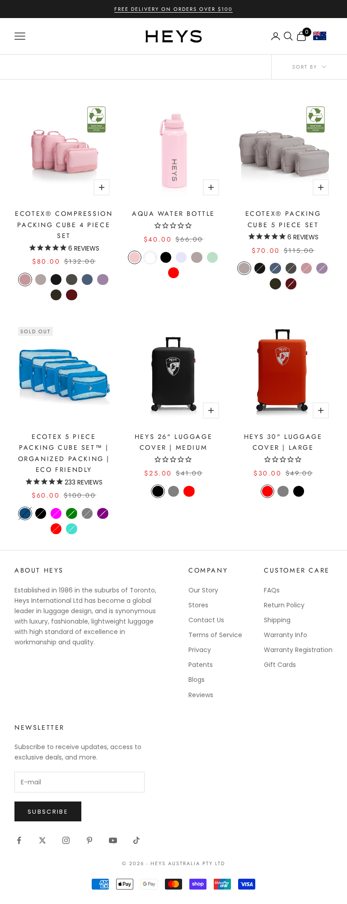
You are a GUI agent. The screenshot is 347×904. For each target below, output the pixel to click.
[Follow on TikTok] (136, 840)
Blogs (196, 679)
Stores (198, 605)
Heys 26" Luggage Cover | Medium (173, 442)
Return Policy (284, 605)
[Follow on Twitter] (42, 840)
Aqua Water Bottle (173, 213)
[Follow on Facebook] (18, 840)
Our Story (203, 590)
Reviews (200, 694)
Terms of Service (215, 634)
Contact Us (206, 619)
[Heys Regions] (323, 38)
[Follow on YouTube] (112, 840)
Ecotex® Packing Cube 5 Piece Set (283, 219)
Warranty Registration (298, 649)
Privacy (199, 649)
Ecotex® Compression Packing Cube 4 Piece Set (64, 224)
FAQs (272, 590)
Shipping (277, 619)
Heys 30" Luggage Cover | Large (283, 442)
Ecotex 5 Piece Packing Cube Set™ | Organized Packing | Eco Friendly (64, 453)
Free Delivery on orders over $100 (173, 9)
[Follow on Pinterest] (89, 840)
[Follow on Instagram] (65, 840)
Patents (200, 664)
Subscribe (48, 811)
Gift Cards (280, 664)
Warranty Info (285, 634)
